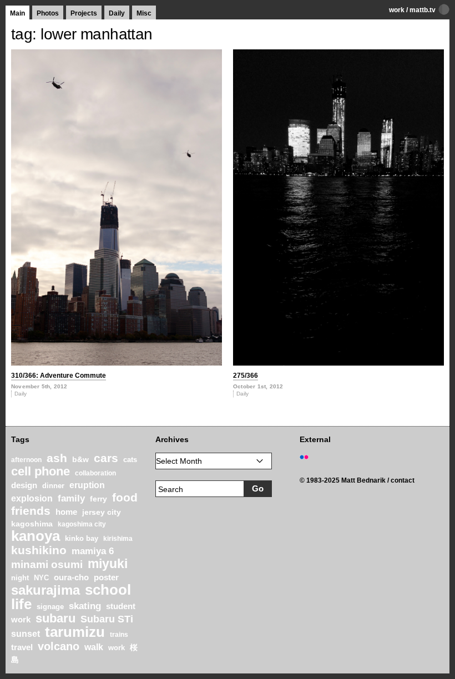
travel (22, 647)
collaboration (95, 473)
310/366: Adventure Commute (58, 375)
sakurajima (45, 589)
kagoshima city (82, 524)
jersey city (101, 512)
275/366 (245, 375)
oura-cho (71, 577)
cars (106, 458)
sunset (25, 634)
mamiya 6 (93, 551)
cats (130, 459)
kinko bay (81, 538)
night (20, 578)
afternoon (26, 460)
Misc (143, 13)
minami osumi (47, 564)
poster (106, 577)
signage (50, 606)
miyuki (108, 563)
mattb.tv (423, 10)
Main (17, 13)
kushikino (39, 550)
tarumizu (75, 632)
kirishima (118, 539)
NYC (41, 578)
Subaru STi (106, 619)
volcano (58, 646)
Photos (48, 13)
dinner (53, 486)
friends (30, 510)
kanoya (35, 536)
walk (93, 647)
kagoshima (32, 524)
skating (85, 606)
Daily (117, 13)
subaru (55, 618)
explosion (32, 498)
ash (57, 458)
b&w (80, 459)
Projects (83, 13)
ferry (98, 498)
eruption (87, 485)
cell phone (40, 471)
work (397, 10)
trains (119, 635)
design (24, 485)
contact (402, 480)
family (71, 498)
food (125, 497)
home (66, 512)
